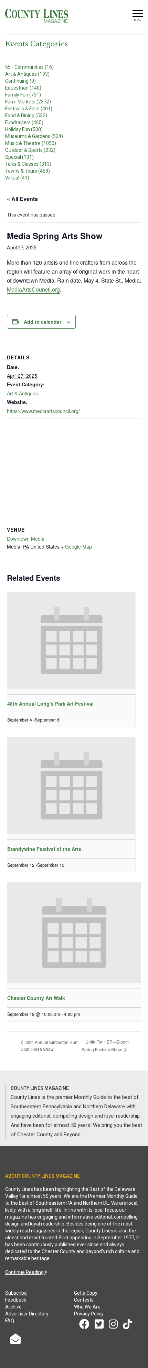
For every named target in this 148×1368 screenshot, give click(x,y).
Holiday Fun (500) (24, 129)
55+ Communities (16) (29, 67)
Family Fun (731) (23, 95)
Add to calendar (42, 321)
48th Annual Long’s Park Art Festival (50, 703)
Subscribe (16, 1293)
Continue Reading (25, 1272)
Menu (137, 19)
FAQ (9, 1320)
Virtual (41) (17, 178)
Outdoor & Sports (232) (30, 150)
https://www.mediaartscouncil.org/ (43, 410)
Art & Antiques (22, 393)
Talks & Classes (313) (28, 164)
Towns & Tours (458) (27, 171)
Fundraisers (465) (24, 122)
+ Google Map (76, 546)
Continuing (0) (20, 81)
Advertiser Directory (27, 1313)
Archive (13, 1307)
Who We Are (87, 1307)
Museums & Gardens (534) (34, 136)
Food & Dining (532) (26, 115)
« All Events (22, 199)
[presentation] (71, 640)
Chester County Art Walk (36, 997)
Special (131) (19, 157)
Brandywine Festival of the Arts (44, 848)
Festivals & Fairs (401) (28, 108)
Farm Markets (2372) (28, 101)
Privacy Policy (89, 1313)
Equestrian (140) (23, 88)
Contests (84, 1300)
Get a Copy (85, 1293)
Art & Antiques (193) (27, 74)
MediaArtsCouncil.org (33, 289)
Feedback (15, 1300)
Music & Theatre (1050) (30, 143)
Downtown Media (25, 538)
